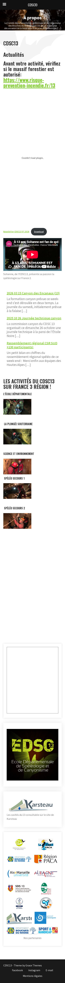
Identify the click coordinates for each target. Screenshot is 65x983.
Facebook (17, 970)
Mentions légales (32, 976)
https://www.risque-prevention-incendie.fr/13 (29, 82)
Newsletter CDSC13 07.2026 (16, 231)
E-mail (49, 970)
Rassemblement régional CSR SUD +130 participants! (32, 345)
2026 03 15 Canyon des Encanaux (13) (33, 293)
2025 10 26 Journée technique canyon (34, 318)
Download (39, 231)
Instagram (34, 970)
